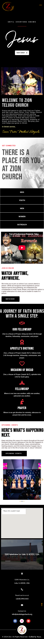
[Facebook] (15, 621)
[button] (40, 5)
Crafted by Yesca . (35, 637)
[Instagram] (22, 621)
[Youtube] (28, 621)
